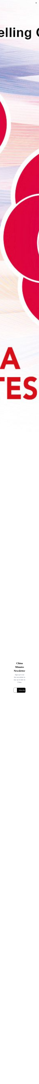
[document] (19, 542)
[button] (36, 3)
